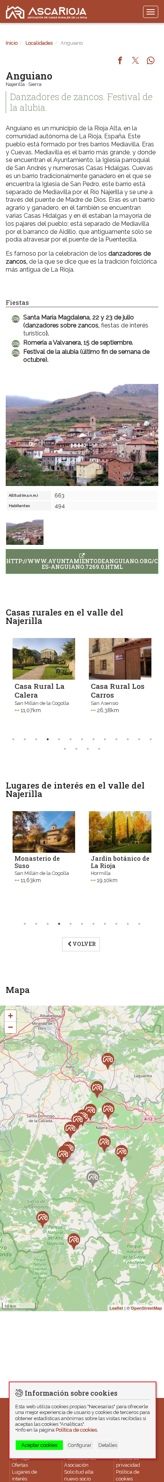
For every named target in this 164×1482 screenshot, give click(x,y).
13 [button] (150, 739)
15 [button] (76, 749)
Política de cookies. (77, 1430)
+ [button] (10, 1015)
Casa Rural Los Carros (41, 690)
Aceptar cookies (39, 1445)
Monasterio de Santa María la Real (114, 865)
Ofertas (20, 1465)
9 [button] (105, 739)
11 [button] (128, 739)
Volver (84, 944)
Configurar (80, 1445)
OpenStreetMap (146, 1308)
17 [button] (99, 749)
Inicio (12, 43)
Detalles (107, 1445)
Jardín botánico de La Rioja (43, 862)
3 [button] (36, 739)
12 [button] (139, 739)
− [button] (10, 1027)
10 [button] (116, 739)
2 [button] (25, 739)
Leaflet (116, 1308)
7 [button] (82, 739)
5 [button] (59, 739)
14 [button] (65, 749)
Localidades (39, 43)
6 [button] (70, 739)
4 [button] (47, 739)
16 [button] (88, 749)
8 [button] (93, 739)
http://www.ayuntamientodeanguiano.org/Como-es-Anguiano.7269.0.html (82, 563)
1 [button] (13, 739)
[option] (44, 683)
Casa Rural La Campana (116, 690)
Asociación (76, 1465)
